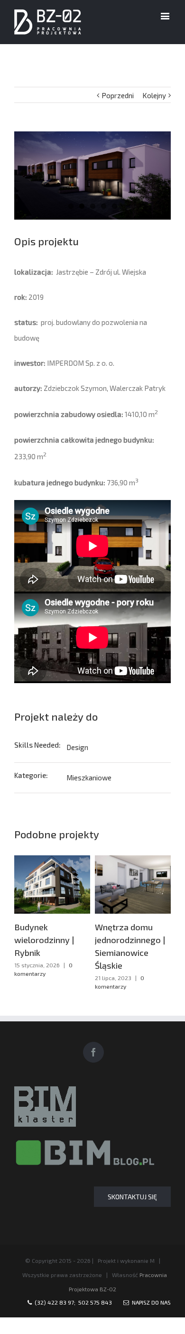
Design (77, 747)
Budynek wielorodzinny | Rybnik (44, 940)
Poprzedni (118, 95)
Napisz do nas (150, 1302)
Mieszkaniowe (88, 777)
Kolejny (154, 95)
